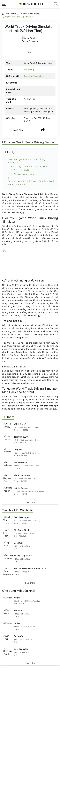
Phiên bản (17, 129)
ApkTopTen (33, 4)
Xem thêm (30, 502)
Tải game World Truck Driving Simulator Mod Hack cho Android (31, 183)
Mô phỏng (35, 13)
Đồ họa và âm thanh (24, 174)
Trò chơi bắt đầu (22, 170)
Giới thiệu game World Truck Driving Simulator (26, 161)
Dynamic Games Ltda (34, 76)
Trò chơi (23, 13)
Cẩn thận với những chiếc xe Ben (30, 166)
